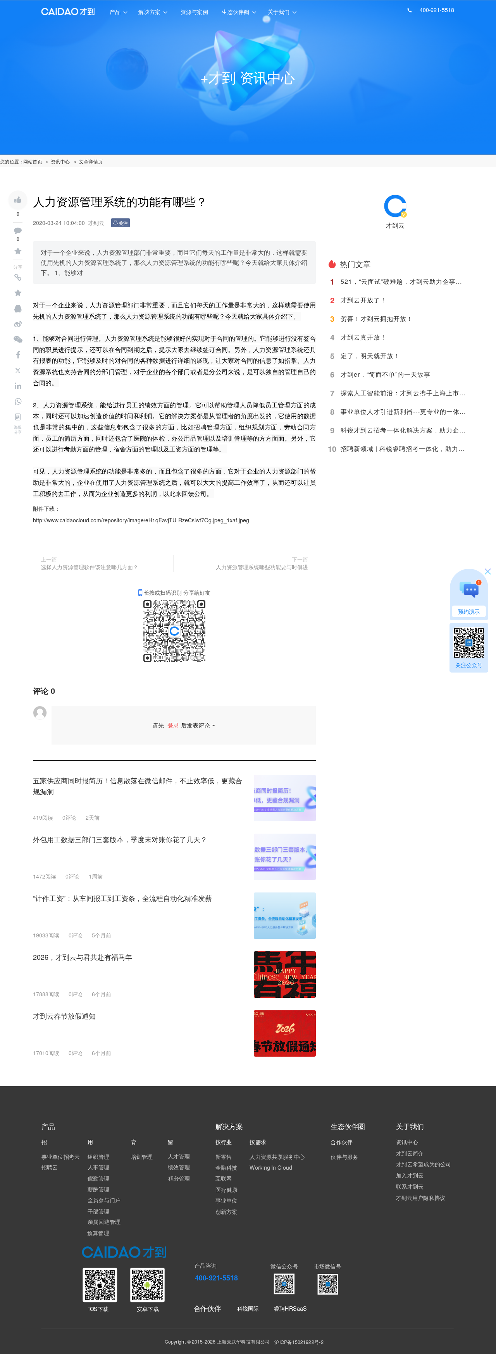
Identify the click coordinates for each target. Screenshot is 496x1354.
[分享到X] (18, 370)
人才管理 (179, 1156)
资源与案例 (194, 11)
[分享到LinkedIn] (18, 386)
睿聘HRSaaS (290, 1308)
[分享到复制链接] (18, 277)
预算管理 (98, 1233)
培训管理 (142, 1156)
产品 (115, 11)
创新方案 (226, 1211)
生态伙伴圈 (235, 11)
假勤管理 (99, 1178)
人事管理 (99, 1167)
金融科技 (226, 1167)
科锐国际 (248, 1308)
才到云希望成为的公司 (423, 1164)
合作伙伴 (207, 1308)
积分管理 (179, 1178)
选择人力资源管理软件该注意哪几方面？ (89, 567)
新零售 (223, 1156)
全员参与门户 (104, 1200)
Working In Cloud (271, 1167)
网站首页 (33, 161)
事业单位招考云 (60, 1156)
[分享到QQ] (18, 308)
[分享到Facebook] (18, 355)
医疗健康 (226, 1189)
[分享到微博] (18, 324)
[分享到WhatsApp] (18, 401)
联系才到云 (410, 1186)
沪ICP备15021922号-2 (298, 1342)
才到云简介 (410, 1153)
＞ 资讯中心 (57, 161)
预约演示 (469, 611)
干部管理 (99, 1211)
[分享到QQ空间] (18, 293)
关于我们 (279, 11)
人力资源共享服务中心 (277, 1156)
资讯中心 (407, 1142)
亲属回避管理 (104, 1221)
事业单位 (226, 1200)
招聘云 (49, 1167)
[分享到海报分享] (18, 417)
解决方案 (149, 11)
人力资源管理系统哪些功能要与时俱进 (262, 567)
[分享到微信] (18, 339)
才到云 (395, 225)
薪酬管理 (99, 1189)
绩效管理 (179, 1167)
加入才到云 (410, 1175)
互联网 (223, 1178)
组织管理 (99, 1156)
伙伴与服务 (344, 1156)
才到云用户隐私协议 (420, 1197)
